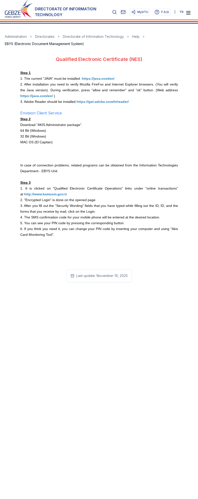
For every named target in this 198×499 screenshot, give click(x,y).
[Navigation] (188, 13)
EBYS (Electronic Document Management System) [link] (44, 44)
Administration (16, 36)
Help (136, 36)
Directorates (45, 36)
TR (181, 12)
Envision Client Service (41, 113)
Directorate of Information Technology (93, 36)
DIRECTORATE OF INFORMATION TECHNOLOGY (65, 12)
